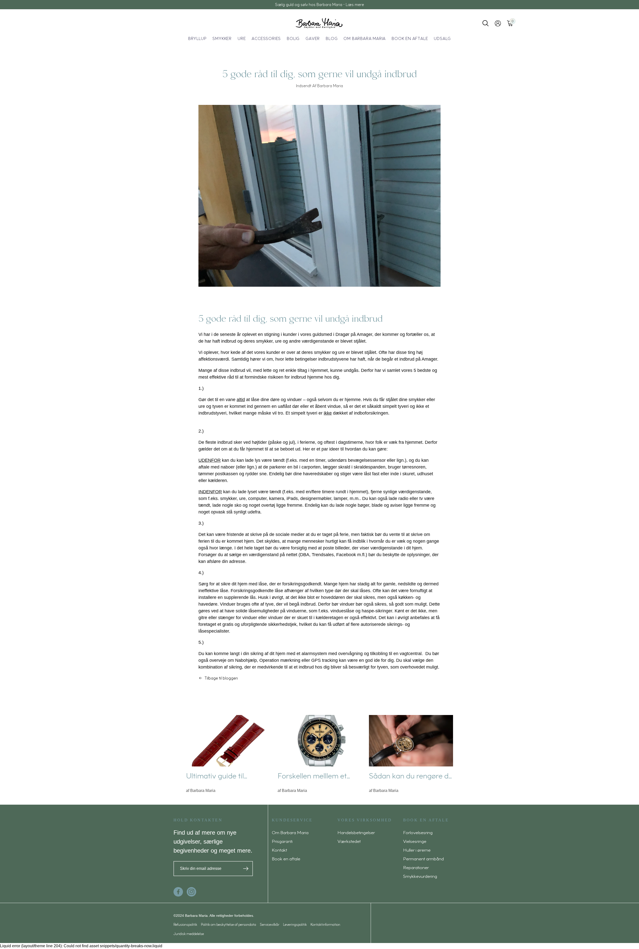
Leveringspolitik (295, 924)
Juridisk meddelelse (188, 934)
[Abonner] (246, 868)
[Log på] (497, 23)
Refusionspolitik (185, 924)
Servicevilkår (269, 924)
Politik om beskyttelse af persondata (228, 924)
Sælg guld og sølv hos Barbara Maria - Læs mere (319, 4)
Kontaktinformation (325, 924)
